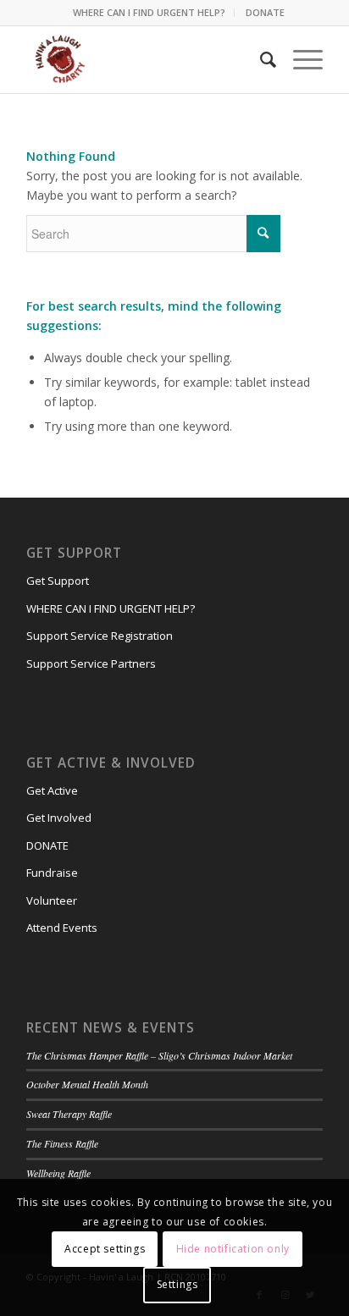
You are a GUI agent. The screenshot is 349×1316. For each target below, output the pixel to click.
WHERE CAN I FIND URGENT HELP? (149, 12)
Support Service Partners (91, 663)
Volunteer (51, 900)
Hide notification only (233, 1249)
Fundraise (52, 872)
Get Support (57, 580)
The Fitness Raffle (62, 1143)
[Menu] (299, 59)
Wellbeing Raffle (58, 1173)
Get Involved (58, 817)
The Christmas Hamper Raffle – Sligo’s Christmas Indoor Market (159, 1055)
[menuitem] (149, 12)
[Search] (259, 59)
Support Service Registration (99, 635)
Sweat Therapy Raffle (69, 1114)
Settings (177, 1284)
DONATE (265, 12)
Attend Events (61, 927)
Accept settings (104, 1249)
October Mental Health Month (87, 1084)
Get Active (52, 790)
